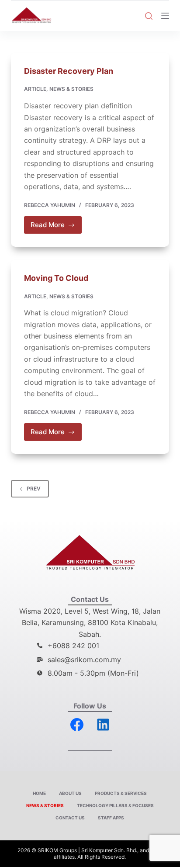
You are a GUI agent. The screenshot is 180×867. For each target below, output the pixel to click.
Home (39, 793)
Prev (34, 488)
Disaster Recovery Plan (68, 71)
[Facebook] (77, 724)
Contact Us (70, 817)
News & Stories (71, 89)
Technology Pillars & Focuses (115, 805)
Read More (56, 222)
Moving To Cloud (56, 278)
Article (35, 89)
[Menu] (165, 16)
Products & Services (121, 793)
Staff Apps (111, 817)
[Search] (148, 16)
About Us (70, 793)
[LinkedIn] (103, 724)
